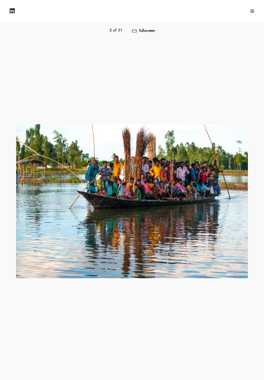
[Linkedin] (12, 11)
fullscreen (147, 31)
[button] (198, 201)
